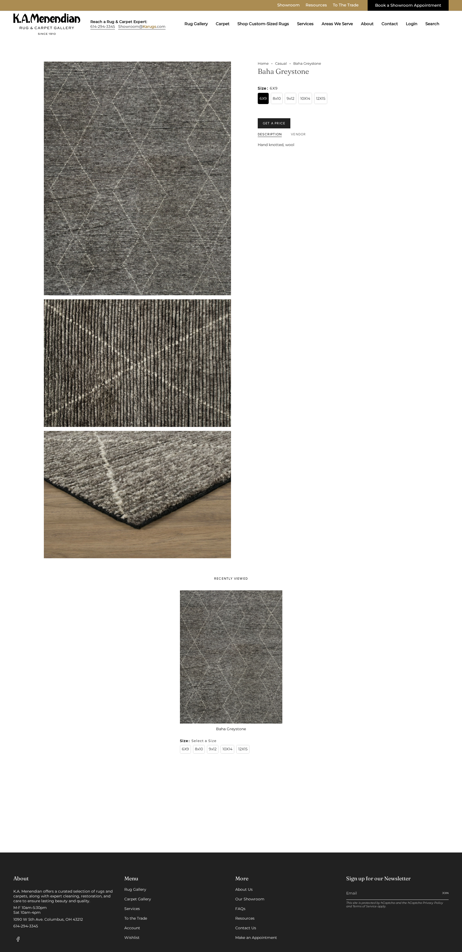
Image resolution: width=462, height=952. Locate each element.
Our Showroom (249, 899)
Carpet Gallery (137, 899)
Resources (316, 5)
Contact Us (245, 928)
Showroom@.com (141, 26)
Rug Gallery (135, 889)
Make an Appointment (256, 937)
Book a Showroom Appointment (408, 5)
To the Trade (135, 918)
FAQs (240, 908)
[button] (196, 24)
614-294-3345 (102, 26)
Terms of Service (365, 906)
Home (263, 64)
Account (132, 928)
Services (132, 908)
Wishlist (132, 937)
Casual (281, 64)
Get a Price (274, 123)
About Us (244, 889)
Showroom (288, 5)
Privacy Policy (433, 903)
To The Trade (346, 5)
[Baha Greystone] (231, 657)
